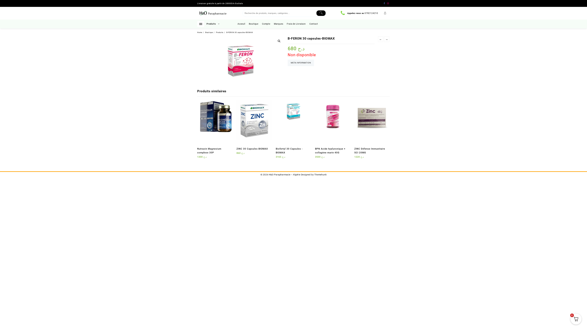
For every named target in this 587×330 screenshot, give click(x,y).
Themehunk (320, 174)
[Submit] (321, 13)
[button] (279, 41)
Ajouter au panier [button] (200, 158)
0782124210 (371, 13)
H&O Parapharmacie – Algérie (284, 174)
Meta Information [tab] (301, 63)
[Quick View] (206, 158)
